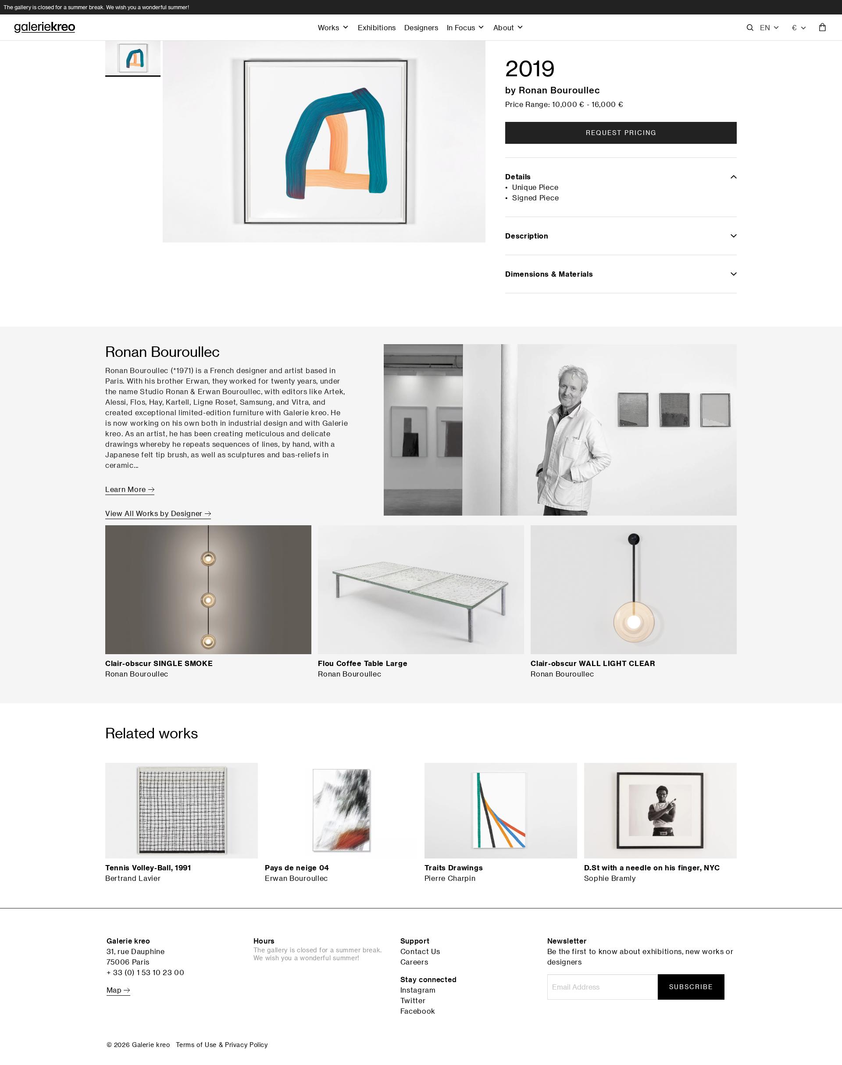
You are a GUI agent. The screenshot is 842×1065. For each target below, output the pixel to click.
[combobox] (799, 27)
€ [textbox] (794, 27)
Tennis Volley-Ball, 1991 (148, 868)
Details (518, 177)
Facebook (418, 1011)
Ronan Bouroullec (559, 90)
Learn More (126, 489)
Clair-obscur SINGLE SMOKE (159, 663)
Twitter (413, 1000)
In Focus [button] (461, 27)
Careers (414, 962)
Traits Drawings (454, 868)
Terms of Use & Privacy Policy (222, 1044)
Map (115, 990)
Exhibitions (377, 27)
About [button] (503, 27)
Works (328, 27)
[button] (770, 27)
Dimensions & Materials (549, 274)
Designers (421, 27)
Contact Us (420, 951)
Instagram (418, 990)
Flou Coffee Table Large (362, 663)
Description (527, 236)
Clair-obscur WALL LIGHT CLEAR (593, 663)
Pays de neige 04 (297, 868)
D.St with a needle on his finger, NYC (652, 868)
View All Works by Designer (155, 513)
